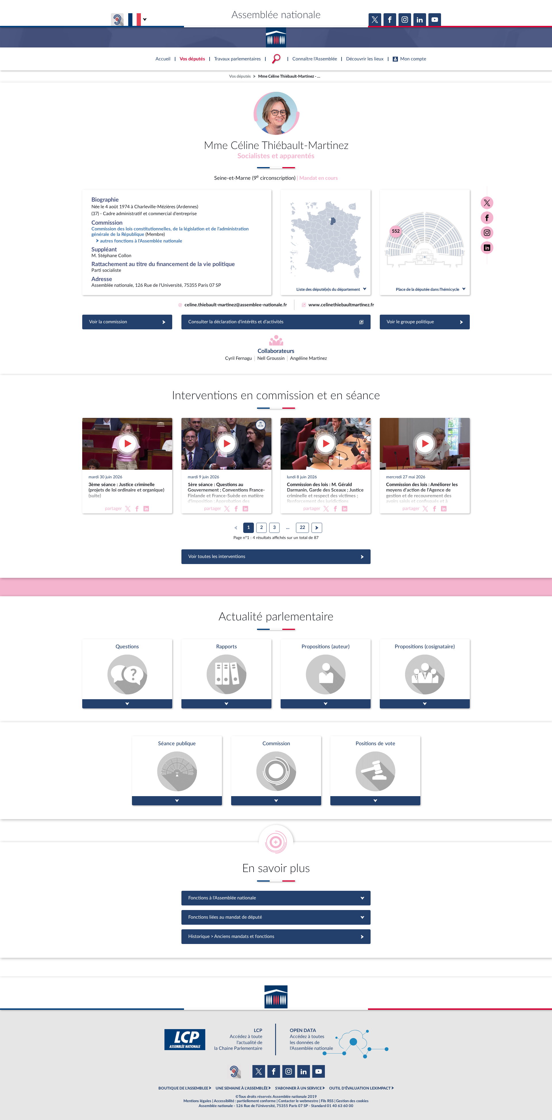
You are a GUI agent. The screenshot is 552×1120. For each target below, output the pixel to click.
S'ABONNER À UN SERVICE (298, 1088)
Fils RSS (327, 1101)
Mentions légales (197, 1101)
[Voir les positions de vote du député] (375, 770)
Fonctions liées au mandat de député (276, 917)
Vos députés (240, 76)
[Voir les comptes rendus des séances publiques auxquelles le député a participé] (177, 770)
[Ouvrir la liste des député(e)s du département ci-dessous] (326, 242)
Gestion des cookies (352, 1101)
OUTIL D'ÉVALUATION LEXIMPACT (360, 1088)
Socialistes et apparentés (276, 156)
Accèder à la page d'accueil (276, 35)
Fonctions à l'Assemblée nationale (276, 898)
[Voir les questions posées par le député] (127, 673)
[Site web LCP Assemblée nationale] (217, 1040)
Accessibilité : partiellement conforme (245, 1101)
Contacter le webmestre (298, 1101)
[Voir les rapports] (226, 673)
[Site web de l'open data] (334, 1040)
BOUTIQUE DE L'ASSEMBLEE (183, 1088)
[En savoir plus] (326, 673)
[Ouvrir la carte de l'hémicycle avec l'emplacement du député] (425, 242)
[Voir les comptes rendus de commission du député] (276, 770)
